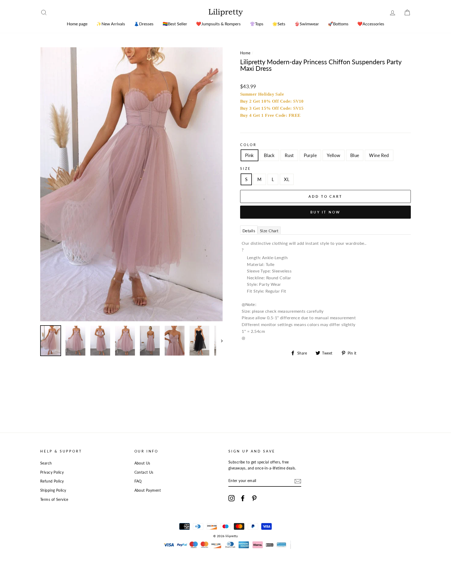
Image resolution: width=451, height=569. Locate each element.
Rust (289, 155)
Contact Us (143, 472)
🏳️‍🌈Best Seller (175, 23)
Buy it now (325, 212)
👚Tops (256, 23)
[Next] (219, 340)
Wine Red (379, 155)
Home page (77, 23)
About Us (142, 463)
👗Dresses (143, 23)
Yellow (333, 155)
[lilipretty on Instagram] (231, 498)
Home (245, 53)
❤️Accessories (370, 23)
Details (248, 230)
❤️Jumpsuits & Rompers (218, 23)
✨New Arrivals (110, 23)
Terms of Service (54, 499)
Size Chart (269, 230)
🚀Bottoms (338, 23)
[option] (131, 184)
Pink (249, 155)
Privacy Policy (52, 472)
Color (248, 145)
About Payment (147, 490)
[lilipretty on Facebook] (243, 498)
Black (269, 155)
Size (245, 168)
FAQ (138, 481)
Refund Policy (52, 481)
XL (286, 179)
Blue (354, 155)
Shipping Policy (53, 490)
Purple (310, 155)
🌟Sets (278, 23)
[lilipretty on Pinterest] (254, 498)
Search (46, 463)
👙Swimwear (306, 23)
